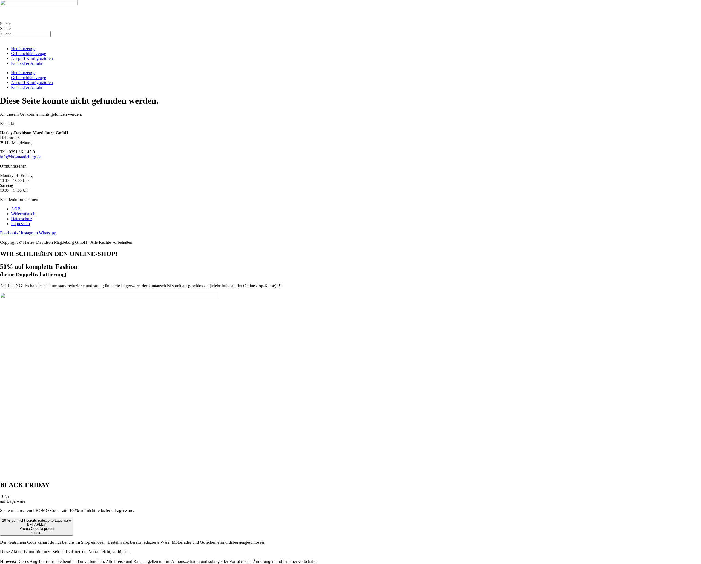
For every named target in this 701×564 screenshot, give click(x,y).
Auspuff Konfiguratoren (32, 58)
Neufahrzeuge (23, 48)
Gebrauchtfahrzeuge (28, 53)
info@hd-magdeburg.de (20, 157)
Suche (5, 23)
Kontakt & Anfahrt (27, 63)
